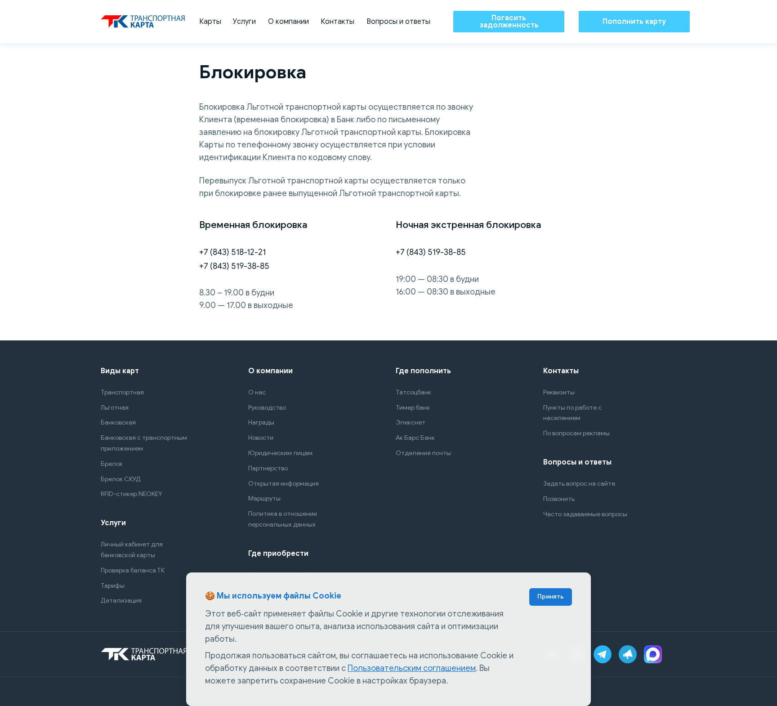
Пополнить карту (634, 21)
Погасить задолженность (509, 21)
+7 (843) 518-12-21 (232, 252)
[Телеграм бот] (603, 654)
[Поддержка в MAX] (653, 654)
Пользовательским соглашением (412, 668)
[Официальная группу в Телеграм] (628, 654)
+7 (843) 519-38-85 (234, 266)
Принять (550, 596)
